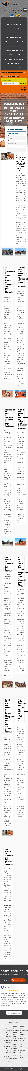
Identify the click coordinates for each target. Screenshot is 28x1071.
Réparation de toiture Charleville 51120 (22, 1053)
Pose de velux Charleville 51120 (15, 1043)
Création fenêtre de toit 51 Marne (14, 46)
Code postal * (10, 141)
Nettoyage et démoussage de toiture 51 (14, 41)
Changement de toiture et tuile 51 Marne (14, 67)
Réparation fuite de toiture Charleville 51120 (15, 1034)
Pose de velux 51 (14, 33)
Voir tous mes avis (14, 1013)
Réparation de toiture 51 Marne (14, 63)
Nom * (8, 135)
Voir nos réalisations (8, 80)
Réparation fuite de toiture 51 (14, 24)
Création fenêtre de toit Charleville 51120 (15, 1052)
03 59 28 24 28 (10, 10)
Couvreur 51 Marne (14, 20)
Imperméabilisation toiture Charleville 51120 (22, 1033)
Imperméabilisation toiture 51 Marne (14, 54)
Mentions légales (18, 1069)
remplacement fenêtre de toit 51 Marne (14, 50)
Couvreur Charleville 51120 (8, 1042)
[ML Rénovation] (10, 3)
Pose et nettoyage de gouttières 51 (14, 37)
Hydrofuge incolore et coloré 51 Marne (14, 59)
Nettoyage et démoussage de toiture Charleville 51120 (8, 1032)
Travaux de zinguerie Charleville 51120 (8, 1050)
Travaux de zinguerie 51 (14, 28)
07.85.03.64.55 (19, 980)
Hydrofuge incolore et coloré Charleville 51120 (22, 1043)
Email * (9, 147)
